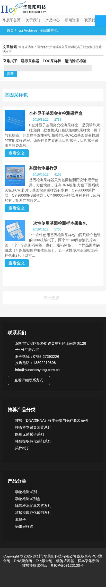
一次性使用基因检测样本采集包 (58, 223)
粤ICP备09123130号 (66, 565)
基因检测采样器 (43, 168)
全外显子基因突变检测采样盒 (56, 113)
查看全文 (16, 153)
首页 (10, 30)
